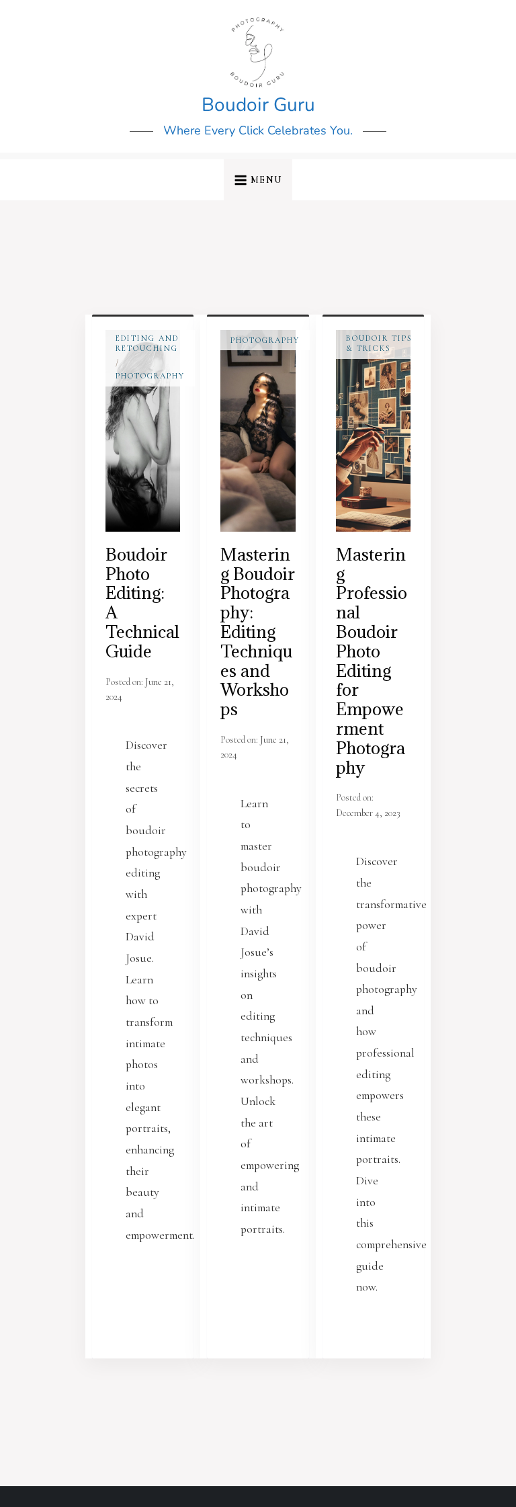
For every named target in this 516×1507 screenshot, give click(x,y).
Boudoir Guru (258, 105)
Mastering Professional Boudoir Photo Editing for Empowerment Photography (371, 660)
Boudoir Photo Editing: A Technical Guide (142, 602)
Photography (150, 375)
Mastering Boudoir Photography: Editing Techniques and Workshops (257, 631)
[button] (258, 179)
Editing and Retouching (147, 343)
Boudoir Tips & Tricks (379, 343)
